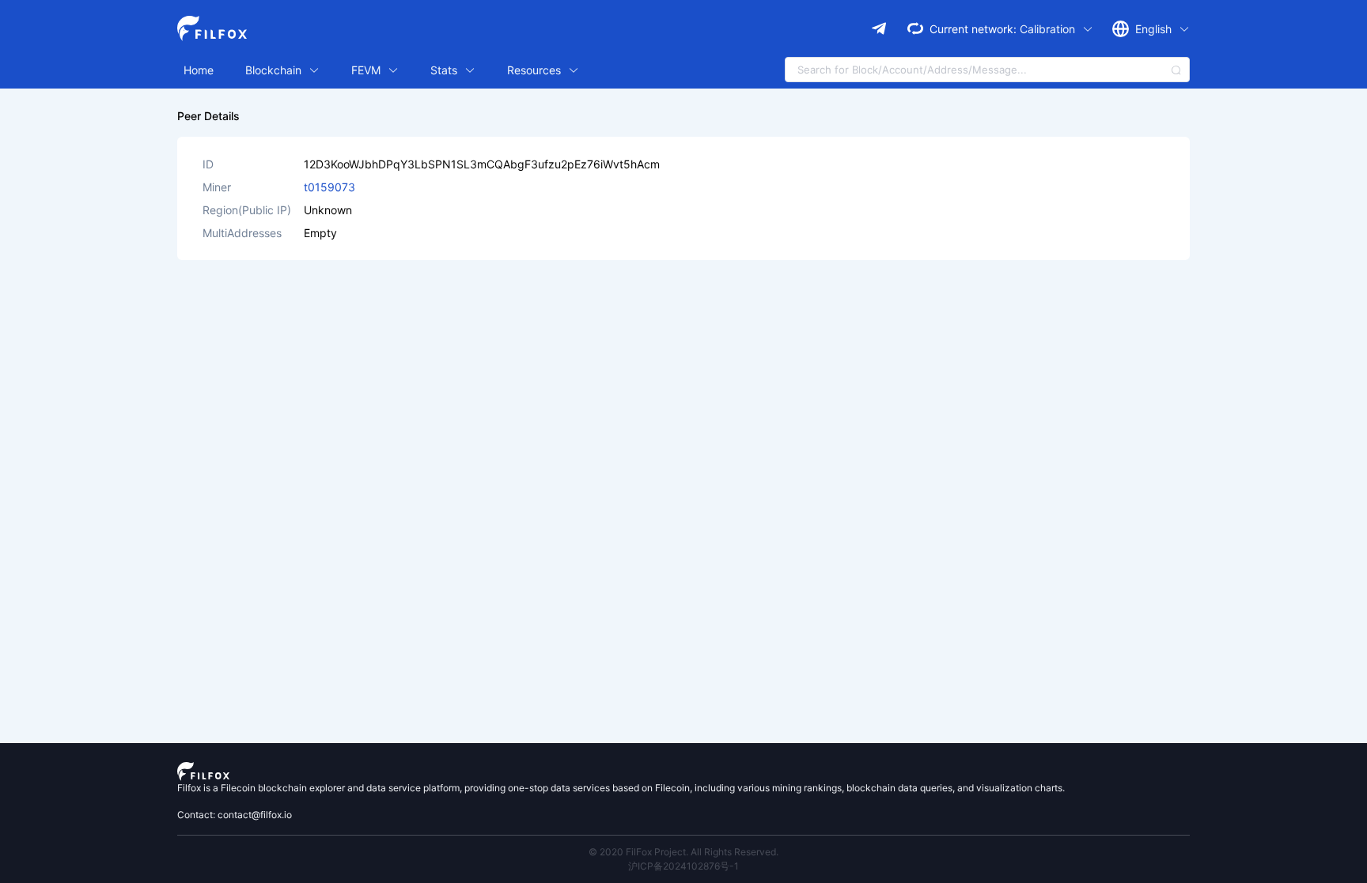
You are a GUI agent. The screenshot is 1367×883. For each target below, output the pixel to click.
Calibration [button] (1049, 29)
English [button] (1155, 29)
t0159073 (329, 187)
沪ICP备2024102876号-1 (683, 866)
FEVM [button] (367, 70)
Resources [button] (535, 70)
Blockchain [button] (275, 70)
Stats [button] (445, 70)
